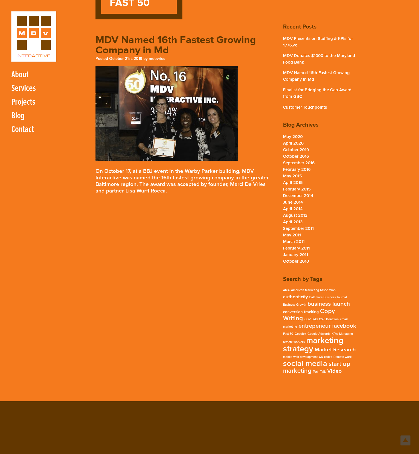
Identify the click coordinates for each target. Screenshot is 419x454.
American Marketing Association (313, 290)
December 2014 (298, 195)
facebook (344, 325)
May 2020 (293, 136)
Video (334, 371)
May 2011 (292, 235)
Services (23, 88)
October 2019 (296, 149)
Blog (18, 116)
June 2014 (293, 202)
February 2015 (297, 189)
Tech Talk (319, 372)
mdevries (157, 58)
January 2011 (295, 254)
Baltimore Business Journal (328, 297)
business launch (329, 303)
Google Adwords (319, 334)
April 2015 (293, 182)
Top (405, 440)
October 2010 (296, 261)
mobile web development (300, 357)
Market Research (335, 349)
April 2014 (293, 208)
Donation (332, 319)
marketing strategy (313, 344)
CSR (322, 319)
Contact (22, 129)
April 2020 (293, 143)
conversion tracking (301, 311)
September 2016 (299, 162)
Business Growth (294, 305)
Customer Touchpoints (305, 107)
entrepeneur (314, 325)
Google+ (300, 334)
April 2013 (293, 221)
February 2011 (296, 248)
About (20, 75)
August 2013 (295, 215)
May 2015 (292, 176)
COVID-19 (311, 319)
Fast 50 (288, 334)
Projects (23, 102)
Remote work (342, 357)
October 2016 (296, 156)
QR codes (325, 357)
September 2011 (298, 228)
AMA (286, 290)
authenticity (295, 297)
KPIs (335, 334)
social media (305, 363)
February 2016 (297, 169)
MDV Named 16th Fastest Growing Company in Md (175, 45)
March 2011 (294, 241)
